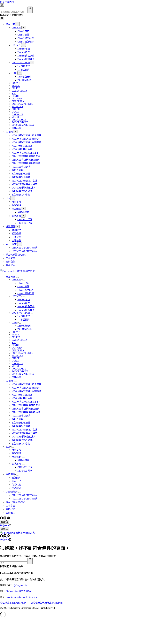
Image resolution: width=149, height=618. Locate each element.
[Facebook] (1, 518)
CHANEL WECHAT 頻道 (24, 495)
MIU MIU (16, 366)
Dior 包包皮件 (24, 326)
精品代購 (10, 277)
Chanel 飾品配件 (25, 290)
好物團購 (10, 474)
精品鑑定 (16, 457)
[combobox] (13, 562)
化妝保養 (16, 484)
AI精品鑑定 (23, 460)
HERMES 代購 (24, 471)
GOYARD (17, 347)
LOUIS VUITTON (21, 313)
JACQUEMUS (19, 368)
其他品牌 (16, 377)
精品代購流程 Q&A (16, 502)
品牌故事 (16, 464)
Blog (8, 446)
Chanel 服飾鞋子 (25, 293)
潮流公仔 (16, 481)
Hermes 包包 (23, 299)
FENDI (15, 345)
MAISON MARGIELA (23, 374)
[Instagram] (5, 518)
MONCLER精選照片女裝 (24, 429)
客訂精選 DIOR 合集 (22, 440)
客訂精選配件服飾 (21, 426)
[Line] (8, 518)
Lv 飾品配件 (23, 319)
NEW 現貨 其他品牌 (22, 398)
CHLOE (16, 358)
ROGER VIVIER (20, 371)
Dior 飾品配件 (24, 329)
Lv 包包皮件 (23, 316)
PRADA (16, 334)
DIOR (14, 322)
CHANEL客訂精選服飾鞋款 (26, 412)
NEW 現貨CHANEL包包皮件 (26, 384)
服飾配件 (16, 477)
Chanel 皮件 (23, 286)
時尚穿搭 (16, 453)
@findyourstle (20, 585)
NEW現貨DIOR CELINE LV (26, 401)
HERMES (16, 296)
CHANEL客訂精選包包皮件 (26, 405)
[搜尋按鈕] (30, 561)
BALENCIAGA (19, 340)
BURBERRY (18, 350)
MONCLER (17, 355)
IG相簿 (9, 381)
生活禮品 (16, 488)
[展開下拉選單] (17, 277)
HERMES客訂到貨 (21, 415)
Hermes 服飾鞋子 (25, 310)
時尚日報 (16, 450)
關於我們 (10, 509)
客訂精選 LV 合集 (21, 443)
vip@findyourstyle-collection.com (21, 597)
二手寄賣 (10, 505)
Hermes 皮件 (23, 303)
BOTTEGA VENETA (22, 353)
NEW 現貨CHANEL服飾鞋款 (26, 391)
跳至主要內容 (7, 2)
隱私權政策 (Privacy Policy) (13, 603)
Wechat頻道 (11, 491)
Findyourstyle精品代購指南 (19, 591)
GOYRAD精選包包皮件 (24, 436)
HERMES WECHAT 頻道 (24, 498)
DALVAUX (17, 363)
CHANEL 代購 (24, 467)
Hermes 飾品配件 (25, 306)
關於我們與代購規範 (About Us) (47, 603)
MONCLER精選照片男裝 (24, 433)
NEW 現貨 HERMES (22, 395)
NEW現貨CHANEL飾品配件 (26, 388)
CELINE (16, 337)
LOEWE (16, 332)
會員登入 (10, 512)
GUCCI (15, 361)
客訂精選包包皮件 (21, 422)
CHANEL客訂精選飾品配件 (26, 408)
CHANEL (16, 279)
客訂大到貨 (17, 419)
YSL (14, 342)
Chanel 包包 (23, 283)
